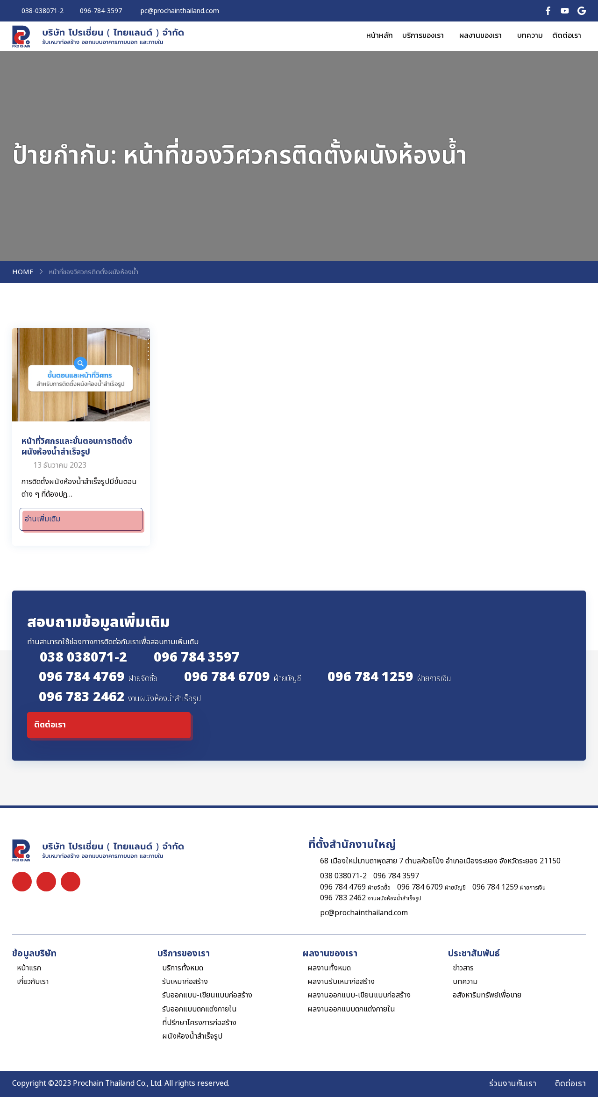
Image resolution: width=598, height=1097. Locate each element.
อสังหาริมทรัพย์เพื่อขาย (487, 995)
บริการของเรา (423, 35)
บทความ (530, 35)
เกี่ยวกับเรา (33, 981)
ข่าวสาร (463, 968)
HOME (23, 272)
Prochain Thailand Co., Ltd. (118, 1083)
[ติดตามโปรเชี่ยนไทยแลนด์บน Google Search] (581, 10)
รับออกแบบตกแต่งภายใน (199, 1009)
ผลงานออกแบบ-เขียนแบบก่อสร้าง (359, 995)
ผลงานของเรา (480, 35)
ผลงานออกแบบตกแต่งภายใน (351, 1009)
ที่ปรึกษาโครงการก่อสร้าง (199, 1023)
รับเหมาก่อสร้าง (185, 981)
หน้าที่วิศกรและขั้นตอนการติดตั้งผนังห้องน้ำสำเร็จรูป (76, 446)
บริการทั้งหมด (182, 968)
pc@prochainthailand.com (364, 913)
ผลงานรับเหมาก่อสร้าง (341, 981)
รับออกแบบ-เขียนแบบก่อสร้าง (207, 995)
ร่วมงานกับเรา (512, 1084)
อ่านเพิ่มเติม (42, 519)
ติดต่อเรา (566, 35)
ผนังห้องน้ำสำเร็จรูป (192, 1036)
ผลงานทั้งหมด (329, 968)
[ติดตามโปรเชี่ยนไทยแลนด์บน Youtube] (565, 10)
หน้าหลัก (379, 35)
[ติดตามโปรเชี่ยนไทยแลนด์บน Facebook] (548, 10)
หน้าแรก (29, 968)
